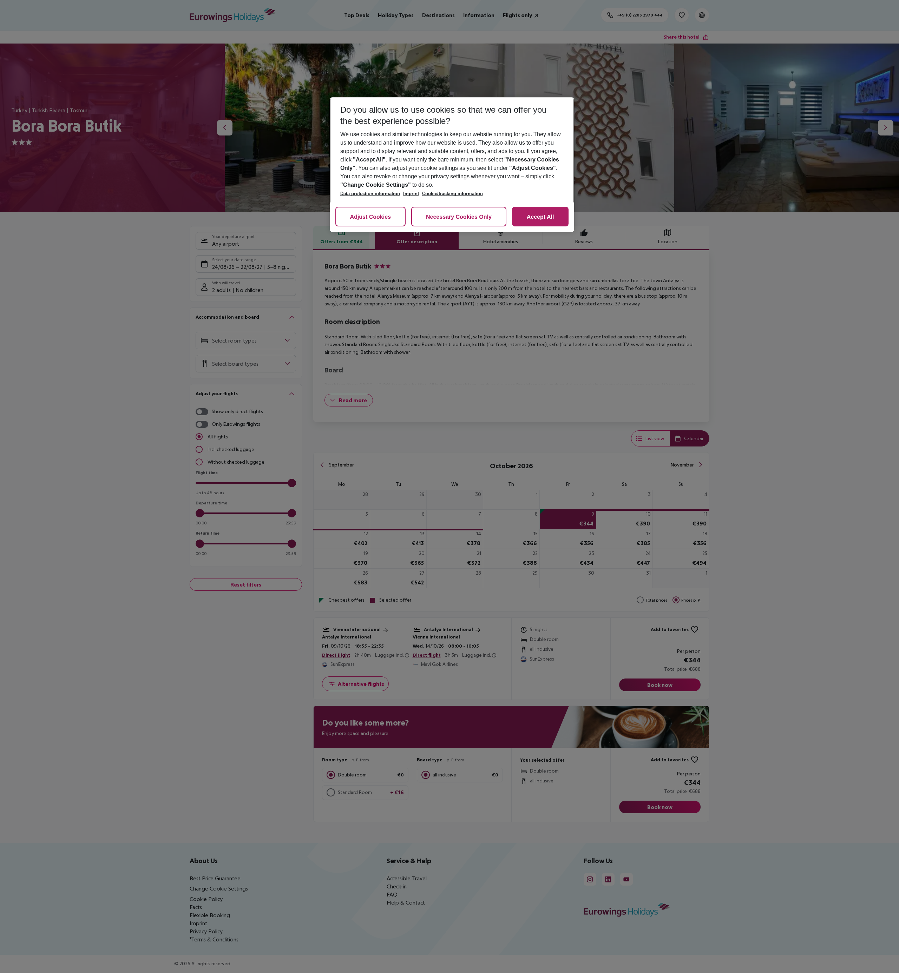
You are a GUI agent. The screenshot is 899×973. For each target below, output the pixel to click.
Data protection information (370, 193)
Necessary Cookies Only (459, 217)
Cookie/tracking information (452, 193)
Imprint (411, 193)
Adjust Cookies (370, 217)
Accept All (540, 217)
